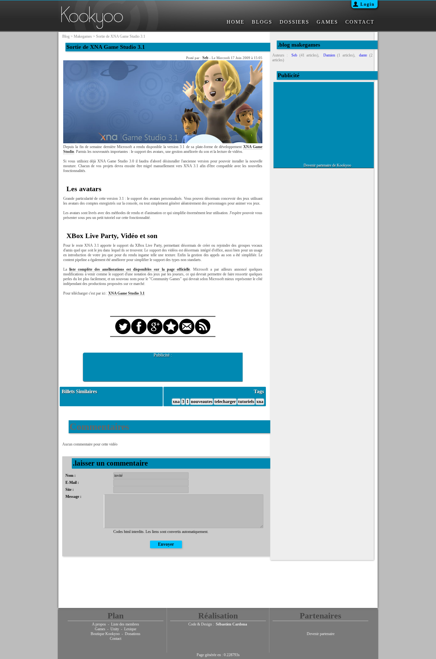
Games (100, 629)
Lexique (130, 629)
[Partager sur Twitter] (123, 320)
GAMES (327, 22)
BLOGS (262, 22)
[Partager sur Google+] (155, 320)
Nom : (70, 475)
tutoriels (246, 401)
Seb (205, 58)
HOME (235, 22)
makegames (83, 36)
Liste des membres (125, 624)
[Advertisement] (162, 367)
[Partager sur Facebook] (139, 320)
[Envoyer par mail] (187, 320)
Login (367, 4)
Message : (73, 496)
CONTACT (359, 22)
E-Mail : (72, 482)
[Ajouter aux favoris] (171, 320)
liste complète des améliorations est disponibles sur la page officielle (129, 269)
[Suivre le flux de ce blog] (203, 320)
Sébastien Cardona (231, 624)
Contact (115, 638)
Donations (132, 634)
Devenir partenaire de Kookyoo (327, 165)
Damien (329, 55)
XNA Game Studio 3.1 (126, 293)
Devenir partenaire (321, 634)
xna (176, 401)
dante (363, 55)
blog (66, 36)
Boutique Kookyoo (105, 634)
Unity (114, 629)
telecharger (225, 401)
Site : (69, 489)
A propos (99, 624)
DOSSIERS (294, 22)
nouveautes (201, 401)
